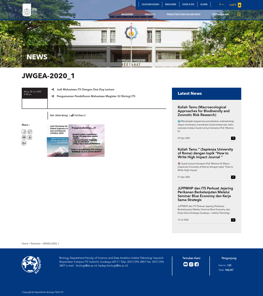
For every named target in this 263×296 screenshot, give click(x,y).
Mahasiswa (170, 4)
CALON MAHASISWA (150, 4)
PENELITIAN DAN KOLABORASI (183, 14)
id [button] (220, 4)
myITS (233, 5)
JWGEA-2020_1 (51, 244)
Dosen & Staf (188, 4)
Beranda (35, 244)
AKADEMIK (127, 14)
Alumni (204, 4)
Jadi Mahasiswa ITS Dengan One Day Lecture (85, 89)
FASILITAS (150, 14)
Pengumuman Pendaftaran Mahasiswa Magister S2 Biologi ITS (96, 96)
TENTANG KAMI (220, 14)
